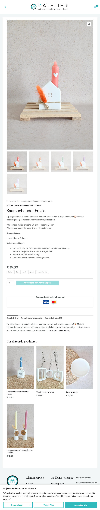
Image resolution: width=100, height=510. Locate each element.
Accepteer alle (80, 505)
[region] (50, 497)
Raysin (16, 201)
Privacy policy (57, 483)
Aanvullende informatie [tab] (31, 318)
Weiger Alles (48, 505)
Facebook (53, 330)
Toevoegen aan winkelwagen (37, 282)
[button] (89, 24)
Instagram (64, 330)
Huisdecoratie (27, 201)
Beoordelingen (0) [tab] (53, 318)
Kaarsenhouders (27, 205)
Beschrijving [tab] (12, 318)
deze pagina (84, 327)
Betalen (29, 483)
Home (9, 201)
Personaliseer (17, 505)
